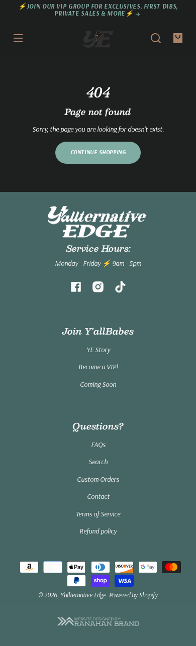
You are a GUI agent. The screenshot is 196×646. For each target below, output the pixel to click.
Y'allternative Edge (83, 595)
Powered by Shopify (133, 595)
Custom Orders (98, 479)
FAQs (98, 444)
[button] (156, 38)
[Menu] (18, 38)
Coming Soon (98, 384)
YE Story (98, 349)
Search (98, 461)
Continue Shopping (98, 152)
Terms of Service (98, 513)
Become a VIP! (98, 366)
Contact (98, 496)
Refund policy (98, 530)
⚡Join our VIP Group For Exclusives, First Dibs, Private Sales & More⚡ (98, 10)
